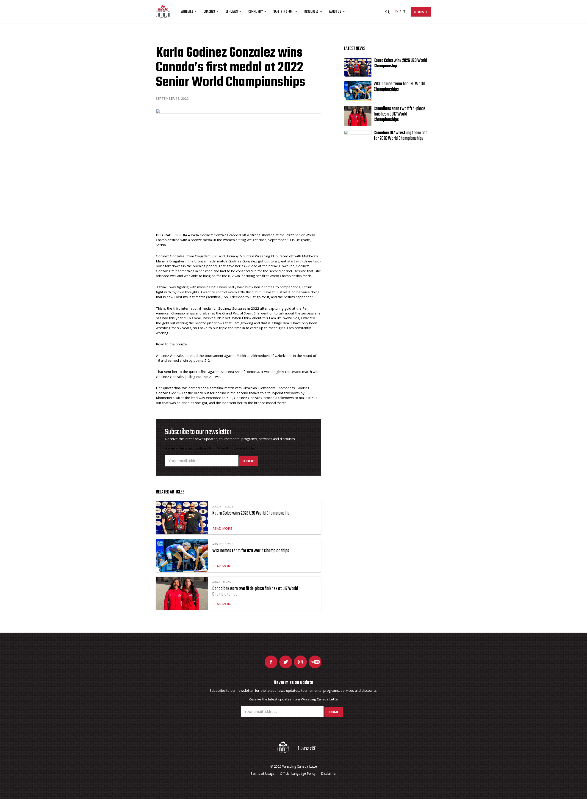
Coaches (209, 12)
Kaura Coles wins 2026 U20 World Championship (251, 513)
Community (255, 12)
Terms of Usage (262, 773)
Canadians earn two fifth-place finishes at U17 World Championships (255, 591)
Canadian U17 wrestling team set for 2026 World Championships (400, 135)
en (396, 12)
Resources (311, 12)
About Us (335, 12)
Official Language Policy (298, 773)
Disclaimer (329, 773)
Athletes (187, 12)
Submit (248, 461)
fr (403, 12)
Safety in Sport (283, 12)
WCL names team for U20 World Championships (250, 551)
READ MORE (222, 528)
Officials (231, 12)
